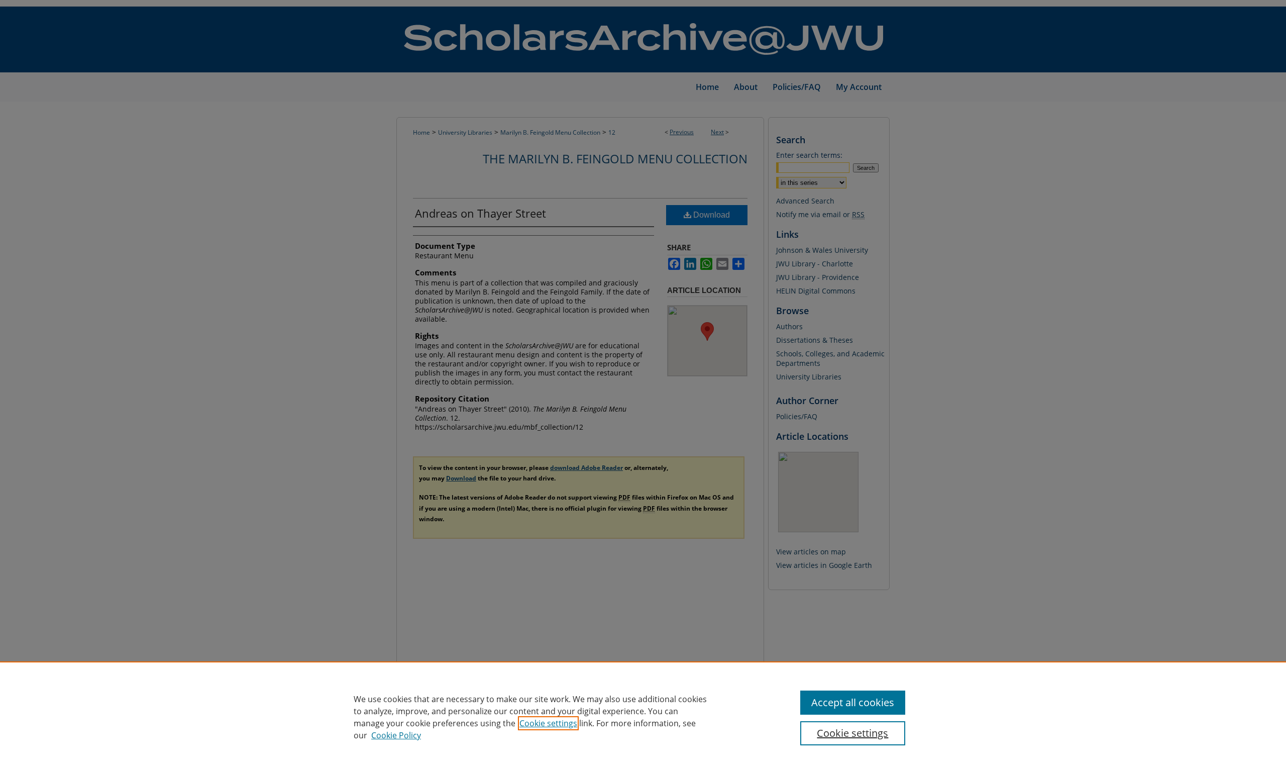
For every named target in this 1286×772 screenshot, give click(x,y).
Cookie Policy (396, 735)
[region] (643, 716)
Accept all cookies (852, 702)
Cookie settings (548, 723)
